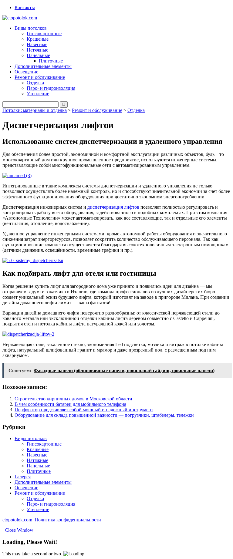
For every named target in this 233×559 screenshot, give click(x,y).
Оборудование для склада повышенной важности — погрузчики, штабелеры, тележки (104, 415)
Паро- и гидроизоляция (51, 88)
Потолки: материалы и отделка (34, 110)
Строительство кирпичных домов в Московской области (73, 398)
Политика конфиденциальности (68, 519)
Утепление (38, 93)
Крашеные (38, 39)
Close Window (17, 530)
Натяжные (37, 49)
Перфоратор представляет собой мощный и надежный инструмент (84, 409)
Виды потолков (31, 438)
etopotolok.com (17, 519)
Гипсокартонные (44, 33)
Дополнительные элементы (43, 66)
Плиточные (51, 60)
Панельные (38, 465)
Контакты (25, 7)
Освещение (26, 71)
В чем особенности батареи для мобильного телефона (70, 404)
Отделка (35, 82)
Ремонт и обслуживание (97, 110)
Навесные (37, 44)
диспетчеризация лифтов (113, 207)
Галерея (23, 476)
